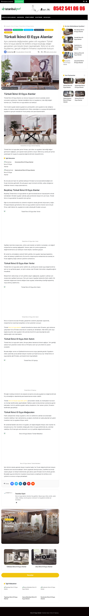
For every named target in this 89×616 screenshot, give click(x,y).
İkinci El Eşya (14, 26)
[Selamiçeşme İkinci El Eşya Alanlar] (68, 94)
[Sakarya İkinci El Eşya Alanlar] (68, 55)
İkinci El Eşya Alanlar (9, 17)
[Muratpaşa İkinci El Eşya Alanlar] (68, 32)
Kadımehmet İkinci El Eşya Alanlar (25, 170)
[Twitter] (16, 483)
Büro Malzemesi (18, 30)
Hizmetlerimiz (29, 17)
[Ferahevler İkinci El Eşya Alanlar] (48, 590)
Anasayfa (7, 26)
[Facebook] (12, 483)
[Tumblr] (24, 483)
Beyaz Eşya (47, 17)
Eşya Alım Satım (39, 30)
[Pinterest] (29, 483)
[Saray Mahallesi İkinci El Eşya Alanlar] (30, 590)
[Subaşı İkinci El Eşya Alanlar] (80, 94)
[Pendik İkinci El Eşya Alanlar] (68, 40)
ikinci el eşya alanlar (15, 327)
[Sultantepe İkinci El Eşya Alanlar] (80, 81)
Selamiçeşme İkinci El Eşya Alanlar (67, 100)
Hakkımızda (20, 17)
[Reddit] (33, 483)
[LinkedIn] (20, 483)
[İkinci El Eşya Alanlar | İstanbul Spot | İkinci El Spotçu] (11, 9)
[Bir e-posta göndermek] (14, 52)
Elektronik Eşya (28, 30)
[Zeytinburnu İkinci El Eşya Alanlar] (68, 47)
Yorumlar (30, 575)
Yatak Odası (8, 32)
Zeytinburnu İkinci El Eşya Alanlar (78, 47)
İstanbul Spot (10, 52)
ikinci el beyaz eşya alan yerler (18, 401)
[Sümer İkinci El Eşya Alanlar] (68, 81)
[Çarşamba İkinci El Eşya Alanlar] (68, 63)
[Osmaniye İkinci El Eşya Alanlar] (9, 164)
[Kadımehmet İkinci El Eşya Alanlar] (9, 172)
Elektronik (38, 17)
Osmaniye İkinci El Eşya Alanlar (24, 162)
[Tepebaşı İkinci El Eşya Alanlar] (12, 590)
